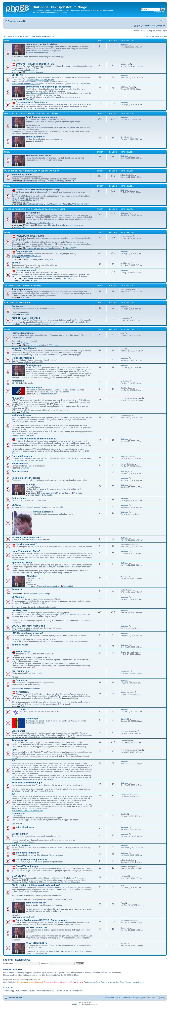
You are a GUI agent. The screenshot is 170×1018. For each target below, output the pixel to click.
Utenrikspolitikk (20, 227)
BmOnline (124, 45)
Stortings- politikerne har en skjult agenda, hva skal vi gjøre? (35, 209)
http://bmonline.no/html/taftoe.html (25, 70)
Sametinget (32, 718)
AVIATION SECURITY (36, 943)
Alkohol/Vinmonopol (55, 181)
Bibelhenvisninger (35, 136)
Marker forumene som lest (156, 36)
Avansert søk (159, 12)
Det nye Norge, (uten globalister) (30, 982)
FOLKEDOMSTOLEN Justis (30, 236)
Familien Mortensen (36, 902)
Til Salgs (30, 484)
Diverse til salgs (34, 495)
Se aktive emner (48, 36)
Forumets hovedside (17, 21)
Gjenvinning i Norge (22, 562)
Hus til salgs (65, 493)
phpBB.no (76, 1004)
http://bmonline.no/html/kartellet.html (40, 223)
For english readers (22, 456)
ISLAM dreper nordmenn (79, 204)
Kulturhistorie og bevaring (34, 181)
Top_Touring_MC (20, 671)
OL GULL (16, 505)
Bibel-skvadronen (25, 827)
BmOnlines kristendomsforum (41, 117)
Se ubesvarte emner (11, 36)
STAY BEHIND (19, 876)
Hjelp (138, 26)
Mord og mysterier (21, 845)
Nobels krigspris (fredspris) (26, 478)
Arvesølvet (17, 589)
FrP (13, 761)
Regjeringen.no (24, 251)
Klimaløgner (18, 398)
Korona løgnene (46, 259)
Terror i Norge (23, 651)
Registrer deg (149, 26)
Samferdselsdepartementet (17, 303)
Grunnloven (22, 680)
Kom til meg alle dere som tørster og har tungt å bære (31, 114)
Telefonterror (18, 813)
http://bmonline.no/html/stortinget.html (26, 255)
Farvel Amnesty (20, 463)
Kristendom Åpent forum (38, 155)
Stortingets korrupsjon (27, 852)
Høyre (15, 750)
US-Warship (18, 597)
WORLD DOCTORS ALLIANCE (26, 280)
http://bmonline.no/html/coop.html (25, 630)
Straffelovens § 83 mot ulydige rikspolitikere (48, 86)
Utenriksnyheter (20, 610)
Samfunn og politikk (22, 174)
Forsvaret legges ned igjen (35, 345)
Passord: (44, 963)
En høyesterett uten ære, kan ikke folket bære (42, 248)
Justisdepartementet (22, 289)
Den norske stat (30, 259)
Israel (23, 709)
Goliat (23, 706)
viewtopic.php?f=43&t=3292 (23, 435)
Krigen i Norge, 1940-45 (24, 348)
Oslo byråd (28, 225)
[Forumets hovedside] (18, 8)
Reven (80, 991)
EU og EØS (29, 99)
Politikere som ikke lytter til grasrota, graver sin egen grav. (59, 225)
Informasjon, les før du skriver (41, 44)
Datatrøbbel (68, 586)
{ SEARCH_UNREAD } (30, 36)
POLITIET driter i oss (36, 927)
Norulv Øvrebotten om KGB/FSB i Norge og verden (42, 920)
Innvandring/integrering (33, 204)
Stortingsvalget (33, 365)
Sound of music (20, 644)
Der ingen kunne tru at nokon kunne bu (36, 438)
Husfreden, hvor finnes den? (26, 537)
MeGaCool (125, 381)
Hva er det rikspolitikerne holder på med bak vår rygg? (31, 171)
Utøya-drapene (138, 982)
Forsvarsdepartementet (23, 333)
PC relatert (31, 576)
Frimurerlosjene (34, 387)
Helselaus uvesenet (26, 270)
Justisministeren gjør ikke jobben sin (22, 286)
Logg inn (161, 26)
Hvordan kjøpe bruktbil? (48, 493)
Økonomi (16, 262)
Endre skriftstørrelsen (162, 20)
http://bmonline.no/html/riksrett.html (26, 689)
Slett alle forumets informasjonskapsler (129, 998)
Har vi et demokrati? (26, 544)
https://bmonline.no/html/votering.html (40, 93)
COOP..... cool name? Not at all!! (28, 626)
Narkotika (68, 278)
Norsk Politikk (33, 213)
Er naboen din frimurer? (48, 394)
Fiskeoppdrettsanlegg (23, 358)
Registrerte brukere (92, 982)
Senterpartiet (18, 731)
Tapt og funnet (19, 498)
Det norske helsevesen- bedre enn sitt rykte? (42, 278)
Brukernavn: (8, 963)
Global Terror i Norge (27, 866)
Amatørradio (18, 381)
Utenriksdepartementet (33, 72)
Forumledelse (107, 998)
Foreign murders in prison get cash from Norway (63, 982)
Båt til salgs (48, 495)
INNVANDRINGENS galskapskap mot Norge (38, 189)
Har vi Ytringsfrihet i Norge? (26, 551)
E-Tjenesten (53, 345)
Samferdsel (17, 306)
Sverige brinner (20, 834)
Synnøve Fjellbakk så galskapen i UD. (35, 64)
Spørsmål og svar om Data (49, 586)
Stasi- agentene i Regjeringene (31, 102)
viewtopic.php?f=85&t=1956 (37, 53)
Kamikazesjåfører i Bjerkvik (26, 318)
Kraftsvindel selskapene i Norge (37, 594)
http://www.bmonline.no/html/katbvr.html (27, 810)
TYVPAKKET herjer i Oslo (56, 204)
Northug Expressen (43, 511)
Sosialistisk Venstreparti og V (27, 782)
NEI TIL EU (17, 75)
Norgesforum (22, 692)
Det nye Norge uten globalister (31, 859)
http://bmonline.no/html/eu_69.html (40, 80)
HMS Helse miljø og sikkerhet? (27, 633)
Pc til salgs (77, 493)
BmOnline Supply (28, 917)
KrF (13, 794)
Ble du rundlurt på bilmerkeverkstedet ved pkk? (36, 885)
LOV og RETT (70, 248)
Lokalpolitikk (71, 181)
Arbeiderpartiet (19, 740)
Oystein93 (125, 719)
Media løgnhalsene (21, 415)
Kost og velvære (20, 471)
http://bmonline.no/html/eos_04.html (26, 84)
